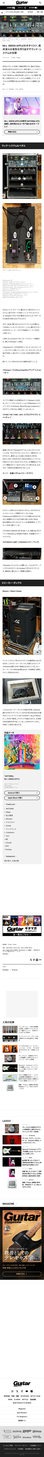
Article (31, 1180)
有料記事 (30, 12)
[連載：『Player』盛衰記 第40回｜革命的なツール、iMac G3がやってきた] (12, 1184)
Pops (4, 40)
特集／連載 (15, 1396)
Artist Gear (17, 948)
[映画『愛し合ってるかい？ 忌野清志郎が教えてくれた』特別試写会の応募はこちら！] (12, 1162)
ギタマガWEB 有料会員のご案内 (14, 12)
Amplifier (23, 39)
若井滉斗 (5, 954)
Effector (30, 39)
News (30, 1157)
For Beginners (22, 1416)
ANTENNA (9, 948)
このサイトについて (10, 1449)
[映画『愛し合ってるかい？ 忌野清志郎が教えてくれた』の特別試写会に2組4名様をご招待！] (12, 1173)
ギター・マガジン (8, 39)
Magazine (10, 1203)
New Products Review (22, 1403)
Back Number (22, 1413)
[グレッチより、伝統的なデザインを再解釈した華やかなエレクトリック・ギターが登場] (12, 1128)
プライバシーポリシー (21, 1445)
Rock (8, 40)
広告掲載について (35, 1445)
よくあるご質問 (8, 1445)
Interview (32, 1135)
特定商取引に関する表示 (32, 1449)
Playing (17, 1399)
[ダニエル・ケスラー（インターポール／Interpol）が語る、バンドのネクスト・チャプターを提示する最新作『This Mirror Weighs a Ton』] (12, 1139)
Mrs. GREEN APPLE (27, 948)
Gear (17, 39)
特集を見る (12, 132)
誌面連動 (33, 1399)
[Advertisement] (22, 889)
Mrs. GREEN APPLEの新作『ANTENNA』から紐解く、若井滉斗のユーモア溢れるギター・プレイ (22, 124)
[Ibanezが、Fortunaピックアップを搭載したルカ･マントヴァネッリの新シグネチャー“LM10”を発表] (12, 1151)
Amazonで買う (14, 793)
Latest (8, 1121)
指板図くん (22, 1420)
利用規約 (20, 1449)
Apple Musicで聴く (15, 798)
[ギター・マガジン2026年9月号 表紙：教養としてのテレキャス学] (22, 1261)
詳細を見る (22, 1274)
